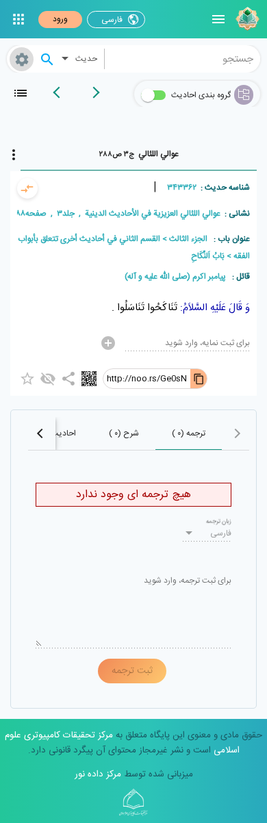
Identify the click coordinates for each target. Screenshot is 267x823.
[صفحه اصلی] (246, 19)
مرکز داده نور (98, 774)
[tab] (139, 154)
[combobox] (182, 59)
